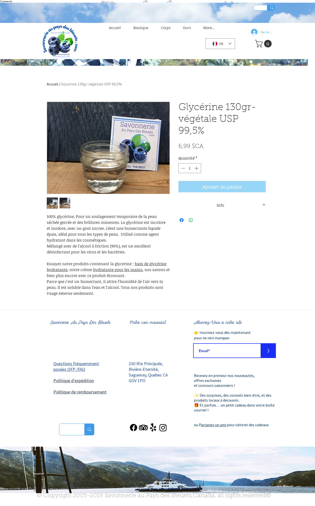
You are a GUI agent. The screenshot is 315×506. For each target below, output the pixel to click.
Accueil (52, 84)
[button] (118, 25)
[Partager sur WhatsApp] (191, 220)
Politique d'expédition (73, 380)
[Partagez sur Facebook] (182, 220)
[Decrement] (182, 168)
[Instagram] (163, 427)
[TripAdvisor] (143, 427)
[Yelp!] (153, 427)
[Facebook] (133, 427)
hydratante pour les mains (117, 269)
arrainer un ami (213, 424)
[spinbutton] (189, 168)
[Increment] (196, 168)
